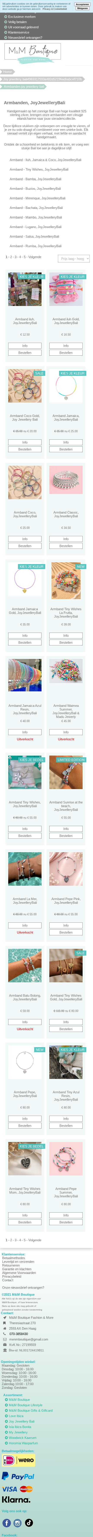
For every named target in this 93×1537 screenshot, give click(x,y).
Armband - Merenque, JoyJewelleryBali (37, 198)
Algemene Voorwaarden (19, 1273)
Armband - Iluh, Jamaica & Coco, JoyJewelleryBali (45, 160)
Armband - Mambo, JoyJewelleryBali (36, 217)
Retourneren (11, 1265)
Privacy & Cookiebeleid (55, 9)
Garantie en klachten (16, 1269)
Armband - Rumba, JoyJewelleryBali (35, 246)
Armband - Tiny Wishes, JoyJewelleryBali (39, 169)
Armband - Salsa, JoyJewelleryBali (34, 236)
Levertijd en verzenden (18, 1261)
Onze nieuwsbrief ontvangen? (23, 1287)
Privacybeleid (11, 1276)
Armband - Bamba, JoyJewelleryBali (35, 179)
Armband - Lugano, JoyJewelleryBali (35, 227)
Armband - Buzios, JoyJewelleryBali (35, 188)
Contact (7, 1280)
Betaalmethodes (13, 1258)
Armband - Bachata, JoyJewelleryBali (36, 208)
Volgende (34, 257)
